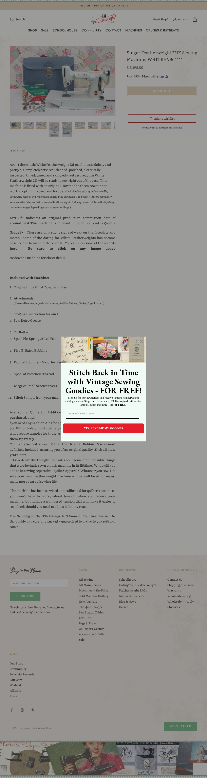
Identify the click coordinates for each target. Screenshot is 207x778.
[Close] (141, 341)
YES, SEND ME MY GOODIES (103, 428)
